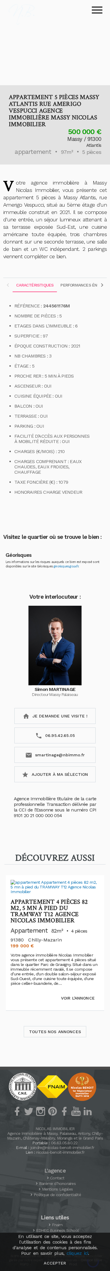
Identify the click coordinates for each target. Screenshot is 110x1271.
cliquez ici (77, 1253)
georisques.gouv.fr (66, 566)
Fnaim (57, 1225)
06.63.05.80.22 (64, 1142)
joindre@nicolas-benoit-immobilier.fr (62, 1147)
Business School (57, 1230)
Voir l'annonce (78, 998)
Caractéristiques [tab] (34, 285)
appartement (33, 151)
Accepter (55, 1263)
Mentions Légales (57, 1189)
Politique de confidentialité (57, 1195)
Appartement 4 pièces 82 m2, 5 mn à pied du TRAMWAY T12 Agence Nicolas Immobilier (49, 911)
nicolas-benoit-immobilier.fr (60, 1152)
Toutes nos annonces (55, 1031)
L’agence (55, 1171)
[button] (55, 52)
